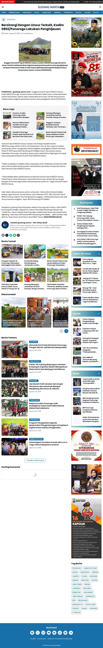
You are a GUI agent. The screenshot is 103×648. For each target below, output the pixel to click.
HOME (4, 12)
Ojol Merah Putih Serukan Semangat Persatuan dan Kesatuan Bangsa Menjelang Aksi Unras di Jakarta (46, 386)
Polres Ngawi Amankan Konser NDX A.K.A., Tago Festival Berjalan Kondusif (48, 443)
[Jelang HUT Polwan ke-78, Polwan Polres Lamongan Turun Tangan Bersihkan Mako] (77, 281)
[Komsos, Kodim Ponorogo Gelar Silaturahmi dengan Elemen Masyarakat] (7, 116)
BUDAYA (78, 12)
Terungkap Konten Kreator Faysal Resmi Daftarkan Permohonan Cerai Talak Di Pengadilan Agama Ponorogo (88, 234)
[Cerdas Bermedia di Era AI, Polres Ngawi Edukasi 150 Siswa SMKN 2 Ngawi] (77, 272)
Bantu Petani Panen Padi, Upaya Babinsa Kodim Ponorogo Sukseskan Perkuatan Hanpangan (56, 134)
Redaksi (33, 639)
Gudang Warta (55, 645)
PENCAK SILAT (35, 361)
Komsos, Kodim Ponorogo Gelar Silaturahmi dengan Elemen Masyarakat (21, 115)
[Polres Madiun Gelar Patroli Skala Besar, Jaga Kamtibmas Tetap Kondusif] (77, 301)
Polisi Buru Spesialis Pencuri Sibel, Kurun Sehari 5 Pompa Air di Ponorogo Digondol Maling (10, 286)
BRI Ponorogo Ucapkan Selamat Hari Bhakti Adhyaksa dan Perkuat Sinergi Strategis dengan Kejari (90, 410)
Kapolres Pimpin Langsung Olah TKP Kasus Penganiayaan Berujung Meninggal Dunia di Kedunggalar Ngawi (91, 331)
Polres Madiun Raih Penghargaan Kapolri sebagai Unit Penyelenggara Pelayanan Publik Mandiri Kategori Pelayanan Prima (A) (88, 226)
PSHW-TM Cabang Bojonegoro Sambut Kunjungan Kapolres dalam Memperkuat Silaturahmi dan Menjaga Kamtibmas (48, 366)
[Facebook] (3, 235)
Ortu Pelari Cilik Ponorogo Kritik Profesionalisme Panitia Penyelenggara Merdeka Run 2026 (87, 241)
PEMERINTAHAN (14, 12)
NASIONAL (33, 381)
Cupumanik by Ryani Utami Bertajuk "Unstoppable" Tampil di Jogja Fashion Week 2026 (91, 381)
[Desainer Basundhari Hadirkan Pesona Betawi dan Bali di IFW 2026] (77, 392)
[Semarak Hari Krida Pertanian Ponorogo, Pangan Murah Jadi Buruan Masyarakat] (15, 349)
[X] (6, 235)
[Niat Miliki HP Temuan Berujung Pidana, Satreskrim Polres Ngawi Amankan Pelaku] (77, 360)
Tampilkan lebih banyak (35, 460)
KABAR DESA (46, 12)
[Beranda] (4, 20)
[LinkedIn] (65, 633)
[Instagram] (43, 633)
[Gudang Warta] (51, 7)
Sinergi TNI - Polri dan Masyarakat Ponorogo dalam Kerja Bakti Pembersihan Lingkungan (90, 290)
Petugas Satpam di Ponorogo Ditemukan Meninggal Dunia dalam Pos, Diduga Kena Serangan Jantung (11, 263)
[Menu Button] (3, 7)
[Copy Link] (18, 235)
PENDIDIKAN (27, 12)
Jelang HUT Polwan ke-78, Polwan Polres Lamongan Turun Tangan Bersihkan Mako (91, 280)
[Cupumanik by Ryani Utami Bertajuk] (77, 382)
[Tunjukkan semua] (99, 254)
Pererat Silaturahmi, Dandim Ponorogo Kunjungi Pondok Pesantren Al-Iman (21, 125)
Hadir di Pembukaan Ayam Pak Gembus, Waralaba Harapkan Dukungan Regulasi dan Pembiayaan (91, 419)
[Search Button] (100, 7)
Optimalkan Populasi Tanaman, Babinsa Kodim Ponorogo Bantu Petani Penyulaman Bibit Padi (57, 286)
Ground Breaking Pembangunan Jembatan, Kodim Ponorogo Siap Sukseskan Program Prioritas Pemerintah (32, 263)
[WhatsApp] (14, 235)
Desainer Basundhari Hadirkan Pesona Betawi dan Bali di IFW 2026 (91, 391)
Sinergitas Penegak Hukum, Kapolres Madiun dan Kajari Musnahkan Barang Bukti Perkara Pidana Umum (91, 340)
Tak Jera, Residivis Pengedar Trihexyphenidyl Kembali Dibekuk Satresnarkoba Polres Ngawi (90, 350)
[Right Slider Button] (101, 12)
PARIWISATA (68, 12)
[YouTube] (49, 633)
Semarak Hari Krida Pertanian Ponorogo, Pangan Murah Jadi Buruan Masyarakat (48, 346)
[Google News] (54, 633)
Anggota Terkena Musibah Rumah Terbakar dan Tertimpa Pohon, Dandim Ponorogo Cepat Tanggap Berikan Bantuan (55, 125)
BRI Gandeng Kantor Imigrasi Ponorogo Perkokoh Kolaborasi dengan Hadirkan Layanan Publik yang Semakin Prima (91, 400)
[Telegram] (10, 235)
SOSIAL (36, 12)
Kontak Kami (41, 639)
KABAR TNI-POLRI (36, 439)
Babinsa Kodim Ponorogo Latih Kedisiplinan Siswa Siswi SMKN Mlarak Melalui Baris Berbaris (46, 405)
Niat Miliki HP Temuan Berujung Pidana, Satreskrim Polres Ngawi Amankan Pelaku (90, 359)
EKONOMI (33, 342)
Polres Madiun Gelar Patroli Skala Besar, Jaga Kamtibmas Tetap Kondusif (91, 300)
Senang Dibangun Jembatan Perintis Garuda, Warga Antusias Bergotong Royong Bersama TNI (56, 115)
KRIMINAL (57, 12)
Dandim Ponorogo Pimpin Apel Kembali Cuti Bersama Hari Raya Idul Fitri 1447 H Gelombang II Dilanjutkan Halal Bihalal (23, 134)
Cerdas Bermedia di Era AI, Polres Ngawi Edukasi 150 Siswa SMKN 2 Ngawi (91, 271)
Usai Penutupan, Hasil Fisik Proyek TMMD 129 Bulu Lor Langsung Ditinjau (87, 210)
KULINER (87, 12)
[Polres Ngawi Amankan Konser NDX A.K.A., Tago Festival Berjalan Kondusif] (15, 446)
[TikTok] (60, 633)
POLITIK (96, 12)
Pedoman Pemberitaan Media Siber (60, 639)
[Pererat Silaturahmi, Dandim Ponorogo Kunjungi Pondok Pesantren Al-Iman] (7, 126)
